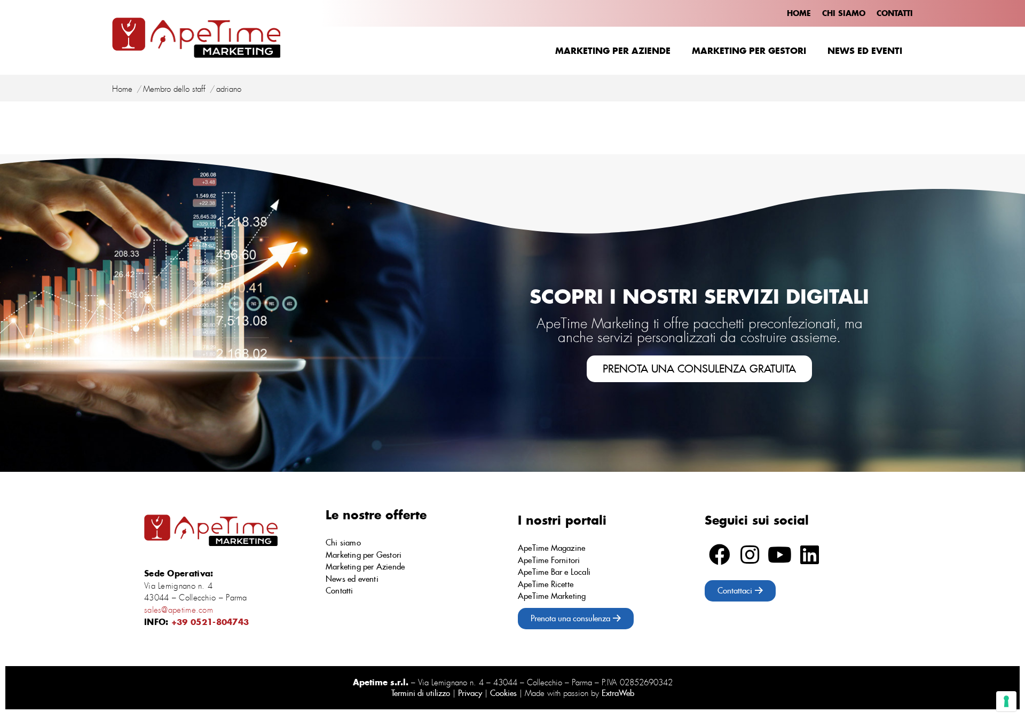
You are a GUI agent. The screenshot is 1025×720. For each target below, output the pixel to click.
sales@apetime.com (178, 610)
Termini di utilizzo (420, 693)
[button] (699, 368)
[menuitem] (799, 13)
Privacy (470, 693)
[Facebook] (720, 554)
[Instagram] (749, 554)
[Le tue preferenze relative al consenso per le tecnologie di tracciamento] (1006, 701)
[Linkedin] (809, 554)
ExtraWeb (618, 693)
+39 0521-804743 (210, 621)
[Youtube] (779, 554)
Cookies (503, 693)
